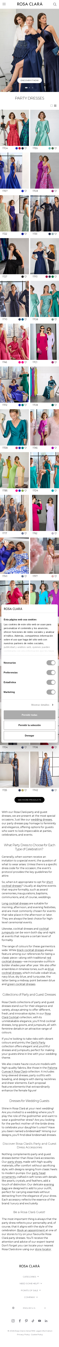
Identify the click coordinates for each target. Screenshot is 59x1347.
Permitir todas (29, 714)
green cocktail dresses (21, 984)
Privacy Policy (23, 1334)
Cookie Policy (37, 1334)
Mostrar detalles (40, 704)
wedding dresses (41, 819)
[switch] (50, 672)
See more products (29, 800)
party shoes (15, 1161)
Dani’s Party (38, 1042)
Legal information (44, 1331)
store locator (43, 1249)
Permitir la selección (29, 725)
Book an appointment (31, 1230)
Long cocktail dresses (15, 903)
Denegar (29, 735)
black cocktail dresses (30, 950)
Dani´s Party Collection (29, 80)
